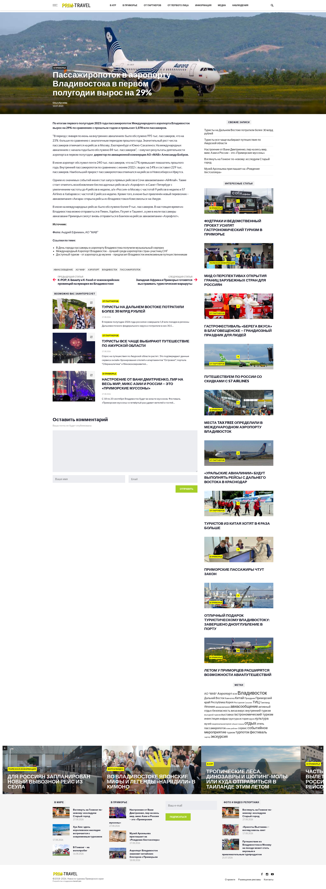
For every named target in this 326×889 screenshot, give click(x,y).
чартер (207, 737)
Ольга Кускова (60, 103)
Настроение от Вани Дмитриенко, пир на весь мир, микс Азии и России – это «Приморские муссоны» (235, 151)
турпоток (242, 732)
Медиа (222, 5)
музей (207, 723)
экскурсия (219, 736)
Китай (239, 698)
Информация (203, 5)
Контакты (268, 879)
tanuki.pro (77, 881)
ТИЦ (256, 702)
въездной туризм (212, 714)
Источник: (60, 224)
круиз (252, 718)
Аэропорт (93, 269)
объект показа (238, 724)
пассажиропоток (130, 269)
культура (262, 718)
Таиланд (265, 702)
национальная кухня (221, 724)
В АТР (113, 5)
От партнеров (152, 5)
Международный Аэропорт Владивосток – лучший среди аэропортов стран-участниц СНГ (112, 251)
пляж (228, 728)
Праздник (249, 698)
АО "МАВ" (80, 269)
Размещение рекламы (249, 879)
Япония (209, 706)
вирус (241, 710)
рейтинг (234, 728)
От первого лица (178, 5)
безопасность (221, 710)
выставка (227, 714)
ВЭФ (235, 694)
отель (260, 723)
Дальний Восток (214, 698)
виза (234, 710)
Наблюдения (240, 5)
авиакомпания (222, 706)
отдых (250, 723)
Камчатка (229, 698)
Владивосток (109, 269)
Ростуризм (239, 702)
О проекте (230, 879)
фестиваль (258, 732)
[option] (50, 770)
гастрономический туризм (253, 714)
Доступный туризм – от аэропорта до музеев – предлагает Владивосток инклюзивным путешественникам (121, 254)
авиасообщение (63, 269)
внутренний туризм (258, 710)
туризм (231, 732)
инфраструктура (229, 718)
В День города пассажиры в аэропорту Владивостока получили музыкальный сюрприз (110, 247)
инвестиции (211, 718)
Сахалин (248, 702)
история (244, 718)
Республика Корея (222, 702)
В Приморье (130, 5)
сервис (242, 728)
